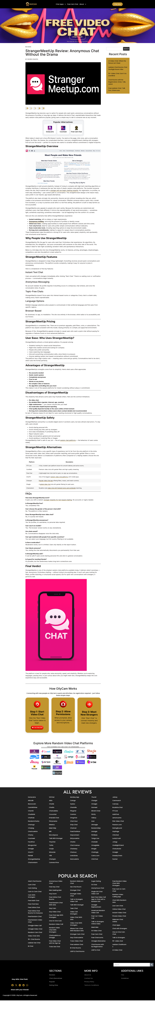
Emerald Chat (54, 818)
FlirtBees (94, 835)
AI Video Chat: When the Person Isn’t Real (117, 62)
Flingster (73, 811)
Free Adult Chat (33, 900)
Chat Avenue (75, 845)
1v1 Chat (94, 885)
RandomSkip (96, 828)
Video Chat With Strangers (76, 924)
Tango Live (95, 838)
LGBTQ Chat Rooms (77, 951)
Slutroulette (74, 859)
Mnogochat (32, 845)
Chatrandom (32, 862)
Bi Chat (30, 946)
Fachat (115, 859)
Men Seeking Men (55, 890)
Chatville (73, 807)
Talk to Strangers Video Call (76, 900)
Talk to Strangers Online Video (97, 923)
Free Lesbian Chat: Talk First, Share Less (116, 89)
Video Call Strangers (74, 913)
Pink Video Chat (118, 821)
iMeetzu (52, 825)
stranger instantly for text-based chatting (58, 500)
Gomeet (94, 807)
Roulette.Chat (117, 807)
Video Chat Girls (34, 936)
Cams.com (95, 856)
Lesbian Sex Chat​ (34, 943)
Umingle (94, 831)
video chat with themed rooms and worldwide (62, 488)
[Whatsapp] (27, 985)
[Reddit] (23, 985)
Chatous (73, 852)
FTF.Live (115, 811)
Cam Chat (32, 885)
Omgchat (73, 818)
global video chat (45, 484)
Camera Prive (54, 862)
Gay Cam (52, 908)
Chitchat (115, 835)
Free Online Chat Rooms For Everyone (35, 912)
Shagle (93, 849)
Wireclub (52, 852)
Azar (93, 821)
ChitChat (94, 859)
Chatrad (73, 828)
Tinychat (52, 842)
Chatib (51, 804)
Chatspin (52, 859)
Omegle (31, 849)
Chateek (94, 842)
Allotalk (30, 800)
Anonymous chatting (36, 221)
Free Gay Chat (54, 887)
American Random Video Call (98, 911)
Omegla (94, 804)
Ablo (50, 800)
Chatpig (31, 828)
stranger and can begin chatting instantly (64, 190)
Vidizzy (93, 818)
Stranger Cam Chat (77, 934)
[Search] (151, 964)
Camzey (115, 804)
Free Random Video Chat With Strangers (119, 883)
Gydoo (72, 804)
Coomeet (31, 838)
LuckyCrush (116, 838)
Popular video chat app (46, 480)
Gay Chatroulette (76, 938)
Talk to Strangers (118, 938)
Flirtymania (53, 821)
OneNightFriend (118, 845)
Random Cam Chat (35, 932)
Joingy (114, 842)
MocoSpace (53, 835)
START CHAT (77, 37)
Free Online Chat (34, 907)
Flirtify (93, 814)
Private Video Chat (119, 916)
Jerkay (114, 797)
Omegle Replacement (96, 906)
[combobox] (114, 49)
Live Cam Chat (117, 906)
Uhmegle (94, 825)
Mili (50, 831)
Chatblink (31, 814)
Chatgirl (94, 800)
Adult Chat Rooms (34, 881)
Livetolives (74, 856)
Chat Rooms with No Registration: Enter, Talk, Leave (117, 82)
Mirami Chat (95, 811)
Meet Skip (52, 828)
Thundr (93, 797)
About (81, 4)
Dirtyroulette (74, 838)
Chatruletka (53, 811)
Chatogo (31, 825)
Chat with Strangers (119, 928)
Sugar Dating (96, 881)
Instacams (32, 797)
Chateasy (73, 849)
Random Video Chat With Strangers (54, 930)
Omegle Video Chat (35, 929)
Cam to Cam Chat (35, 892)
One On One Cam (55, 921)
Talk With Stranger (56, 838)
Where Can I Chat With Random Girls (77, 929)
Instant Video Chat (119, 913)
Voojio (51, 849)
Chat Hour (74, 821)
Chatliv (51, 807)
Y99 (50, 856)
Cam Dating (32, 888)
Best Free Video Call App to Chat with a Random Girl (98, 899)
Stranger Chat (75, 890)
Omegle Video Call (35, 926)
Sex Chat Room (75, 887)
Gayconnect (74, 835)
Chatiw (72, 842)
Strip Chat (74, 825)
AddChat (115, 814)
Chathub (31, 818)
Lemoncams (116, 818)
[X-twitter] (16, 985)
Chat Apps (60, 4)
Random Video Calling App (117, 895)
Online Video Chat (119, 909)
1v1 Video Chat (96, 931)
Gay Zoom (53, 894)
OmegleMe (95, 845)
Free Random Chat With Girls (56, 904)
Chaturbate (116, 849)
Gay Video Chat (55, 912)
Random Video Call (56, 924)
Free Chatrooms (97, 938)
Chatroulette (32, 831)
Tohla (51, 845)
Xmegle (115, 852)
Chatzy (30, 835)
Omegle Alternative (98, 941)
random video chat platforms (59, 477)
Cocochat (53, 814)
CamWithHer (32, 807)
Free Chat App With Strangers (56, 916)
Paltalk (30, 856)
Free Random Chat (35, 916)
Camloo (73, 814)
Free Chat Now (33, 904)
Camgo (73, 800)
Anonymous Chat (97, 888)
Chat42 (31, 811)
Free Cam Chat (72, 4)
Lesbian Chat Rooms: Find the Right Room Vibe (117, 68)
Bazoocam (32, 804)
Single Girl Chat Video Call (97, 893)
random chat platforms (68, 440)
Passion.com (117, 825)
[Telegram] (19, 985)
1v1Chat (51, 797)
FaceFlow (31, 842)
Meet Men (94, 927)
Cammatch (116, 800)
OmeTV (30, 852)
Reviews (28, 47)
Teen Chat (74, 908)
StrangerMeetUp (34, 859)
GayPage (115, 831)
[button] (27, 108)
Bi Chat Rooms (75, 948)
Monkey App (74, 797)
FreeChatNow (75, 831)
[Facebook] (12, 985)
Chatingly (94, 852)
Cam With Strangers (31, 896)
